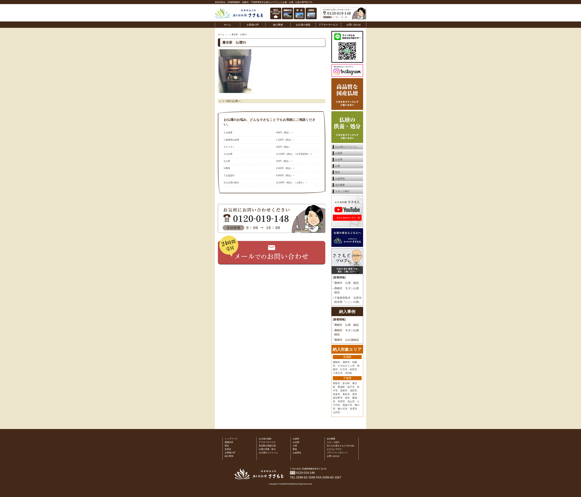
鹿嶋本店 (229, 442)
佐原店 (228, 449)
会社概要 (340, 185)
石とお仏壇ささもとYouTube (340, 446)
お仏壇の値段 (303, 24)
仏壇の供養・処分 (267, 449)
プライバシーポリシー (337, 453)
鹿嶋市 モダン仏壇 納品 (347, 290)
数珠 (337, 172)
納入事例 (278, 24)
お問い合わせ (353, 24)
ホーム (227, 24)
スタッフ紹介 (342, 191)
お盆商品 (340, 178)
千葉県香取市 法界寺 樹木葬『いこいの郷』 (348, 299)
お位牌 (338, 159)
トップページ (231, 439)
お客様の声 (253, 24)
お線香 (338, 153)
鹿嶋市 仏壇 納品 (346, 282)
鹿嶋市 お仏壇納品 (346, 339)
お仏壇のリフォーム (346, 147)
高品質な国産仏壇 (267, 446)
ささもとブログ (334, 449)
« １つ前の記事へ (230, 101)
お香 (337, 166)
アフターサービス (328, 24)
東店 (227, 446)
